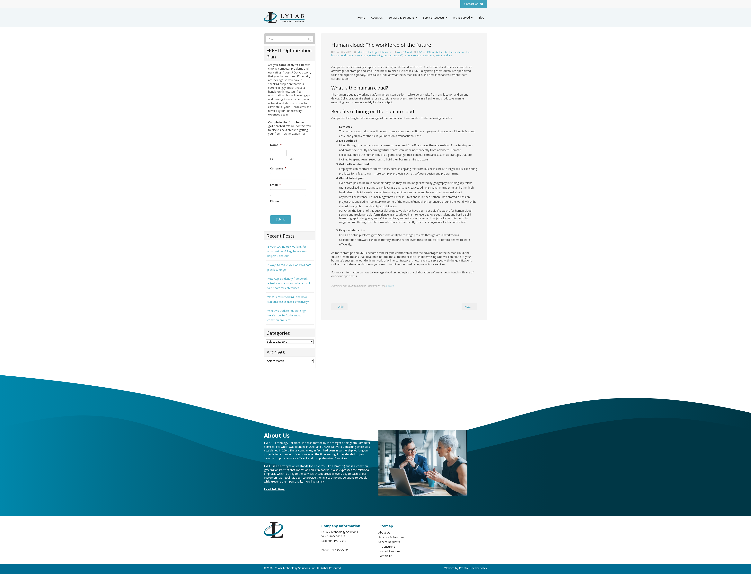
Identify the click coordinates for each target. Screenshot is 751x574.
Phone (274, 201)
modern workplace (357, 55)
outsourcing (376, 55)
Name (276, 145)
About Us (377, 17)
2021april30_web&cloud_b (432, 52)
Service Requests (434, 17)
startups (429, 55)
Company (278, 168)
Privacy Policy (478, 568)
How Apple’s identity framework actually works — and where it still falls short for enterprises (288, 283)
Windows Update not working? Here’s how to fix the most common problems (286, 315)
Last (292, 158)
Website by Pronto (456, 568)
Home (361, 17)
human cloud (338, 55)
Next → (469, 306)
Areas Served (462, 17)
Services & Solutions (402, 17)
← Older (339, 306)
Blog (481, 17)
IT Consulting (386, 546)
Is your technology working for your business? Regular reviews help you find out (287, 251)
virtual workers (444, 55)
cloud (451, 52)
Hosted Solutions (389, 551)
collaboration (462, 52)
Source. (390, 285)
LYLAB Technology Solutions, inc (374, 52)
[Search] (309, 39)
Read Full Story (274, 489)
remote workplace (414, 55)
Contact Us (385, 556)
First (272, 158)
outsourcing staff (393, 55)
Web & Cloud (404, 52)
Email (275, 185)
